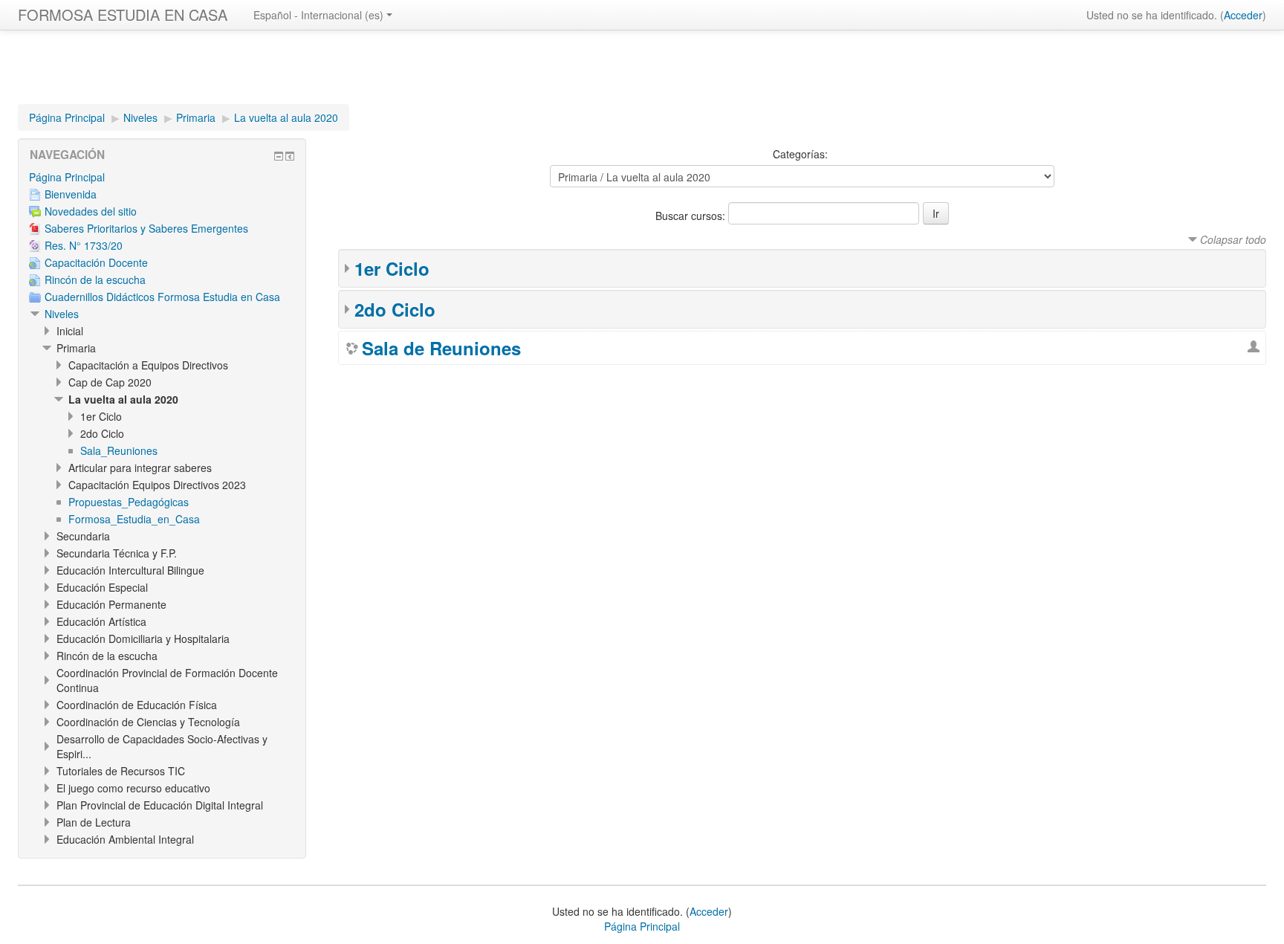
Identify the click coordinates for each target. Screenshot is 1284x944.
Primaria (195, 117)
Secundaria (83, 535)
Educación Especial (102, 587)
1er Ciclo (391, 268)
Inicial (69, 330)
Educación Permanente (111, 604)
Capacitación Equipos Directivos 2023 (157, 484)
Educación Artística (101, 621)
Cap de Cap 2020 (110, 382)
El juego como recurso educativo (133, 787)
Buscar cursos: (691, 215)
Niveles (140, 117)
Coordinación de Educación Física (136, 704)
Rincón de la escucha (107, 655)
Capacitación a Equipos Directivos (148, 365)
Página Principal (67, 117)
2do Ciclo (394, 309)
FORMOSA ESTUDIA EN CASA (122, 14)
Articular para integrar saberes (140, 467)
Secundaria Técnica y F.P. (116, 553)
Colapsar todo (1233, 239)
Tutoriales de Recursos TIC (120, 770)
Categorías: (800, 153)
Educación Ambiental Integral (125, 839)
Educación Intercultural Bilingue (130, 570)
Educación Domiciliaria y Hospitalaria (143, 638)
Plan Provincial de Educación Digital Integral (159, 805)
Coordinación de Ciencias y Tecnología (148, 721)
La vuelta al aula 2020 (286, 117)
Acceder (1243, 14)
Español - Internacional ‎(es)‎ (318, 14)
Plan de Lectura (93, 822)
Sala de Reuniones (441, 348)
